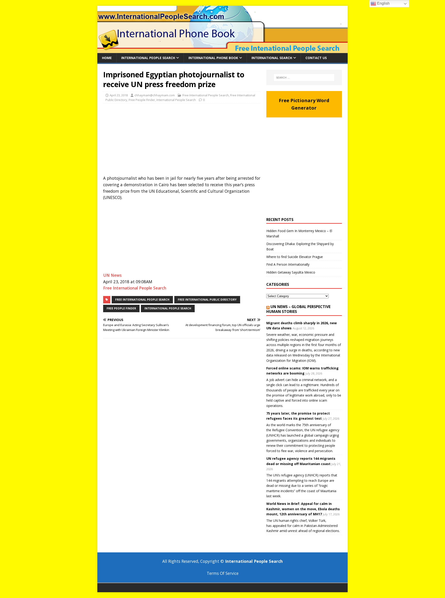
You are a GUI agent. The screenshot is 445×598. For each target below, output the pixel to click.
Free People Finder (142, 100)
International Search (271, 58)
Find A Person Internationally (287, 264)
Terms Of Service (222, 573)
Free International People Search (205, 95)
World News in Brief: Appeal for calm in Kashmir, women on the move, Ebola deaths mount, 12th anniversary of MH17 (303, 508)
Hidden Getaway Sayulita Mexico (290, 272)
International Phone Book (213, 58)
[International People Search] (222, 50)
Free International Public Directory (207, 300)
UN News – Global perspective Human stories (298, 309)
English (383, 3)
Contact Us (316, 58)
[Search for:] (304, 78)
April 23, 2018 (119, 95)
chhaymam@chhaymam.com (154, 95)
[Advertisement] (181, 140)
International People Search (148, 58)
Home (107, 58)
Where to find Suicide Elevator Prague (294, 257)
